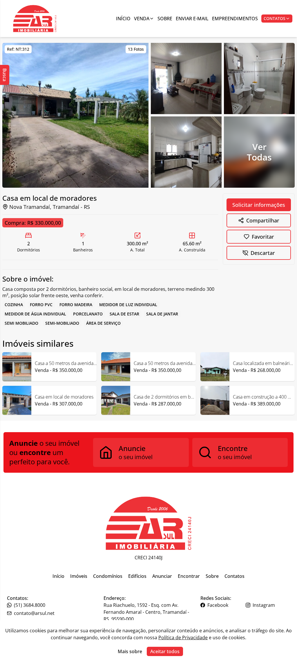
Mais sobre (130, 651)
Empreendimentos (235, 18)
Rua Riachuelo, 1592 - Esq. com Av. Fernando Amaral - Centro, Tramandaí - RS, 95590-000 (146, 612)
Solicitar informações (258, 204)
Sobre (164, 18)
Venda (141, 18)
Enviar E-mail (192, 18)
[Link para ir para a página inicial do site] (148, 523)
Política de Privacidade (183, 637)
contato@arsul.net (34, 613)
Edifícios (137, 576)
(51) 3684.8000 (29, 605)
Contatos (274, 18)
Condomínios (107, 576)
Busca (4, 74)
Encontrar (189, 576)
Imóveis (78, 576)
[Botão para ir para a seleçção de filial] (35, 18)
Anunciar (162, 576)
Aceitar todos (165, 651)
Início (123, 18)
